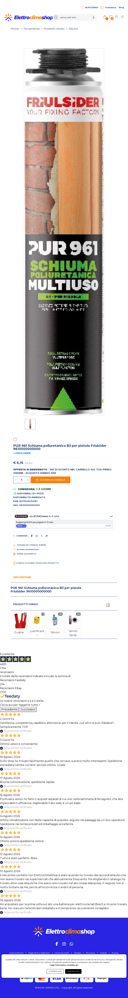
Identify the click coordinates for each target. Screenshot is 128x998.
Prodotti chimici (54, 28)
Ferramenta (32, 28)
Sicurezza (90, 953)
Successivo (28, 709)
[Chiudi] (107, 604)
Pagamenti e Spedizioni (39, 953)
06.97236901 (91, 7)
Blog (121, 7)
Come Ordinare (16, 953)
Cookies (103, 953)
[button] (50, 480)
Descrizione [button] (22, 577)
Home (15, 28)
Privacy (115, 953)
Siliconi (73, 28)
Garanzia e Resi (62, 953)
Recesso (77, 953)
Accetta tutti (73, 971)
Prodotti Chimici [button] (25, 604)
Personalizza (55, 971)
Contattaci (110, 7)
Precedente (9, 709)
